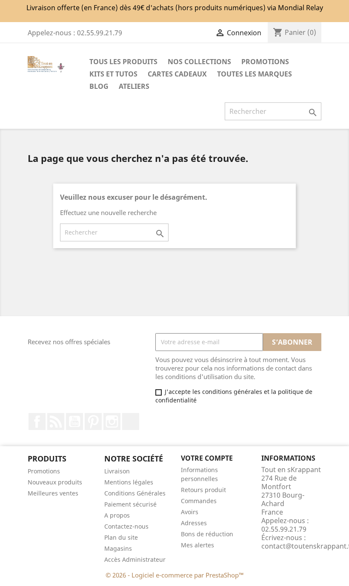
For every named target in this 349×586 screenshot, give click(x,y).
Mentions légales (128, 482)
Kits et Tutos (113, 74)
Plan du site (121, 537)
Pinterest (93, 421)
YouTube (74, 421)
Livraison (117, 471)
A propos (117, 515)
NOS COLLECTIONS (199, 61)
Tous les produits (123, 61)
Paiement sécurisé (130, 504)
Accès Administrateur (135, 559)
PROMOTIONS (265, 61)
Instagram (111, 421)
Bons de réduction (207, 534)
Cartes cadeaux (177, 74)
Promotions (44, 471)
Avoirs (189, 512)
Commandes (199, 501)
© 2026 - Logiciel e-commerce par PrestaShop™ (175, 575)
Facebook (37, 421)
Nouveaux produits (55, 482)
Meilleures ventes (53, 493)
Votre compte (207, 458)
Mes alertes (197, 545)
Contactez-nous (126, 526)
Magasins (118, 548)
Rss (55, 421)
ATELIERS (134, 86)
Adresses (194, 523)
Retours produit (203, 490)
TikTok (130, 421)
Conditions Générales (135, 493)
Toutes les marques (254, 74)
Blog (99, 86)
